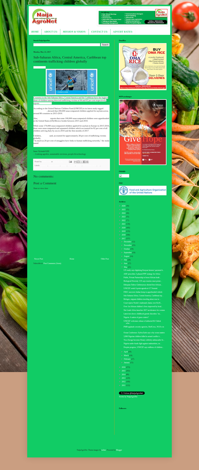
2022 (124, 220)
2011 (124, 385)
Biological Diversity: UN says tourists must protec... (143, 281)
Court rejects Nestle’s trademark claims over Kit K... (143, 303)
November (128, 245)
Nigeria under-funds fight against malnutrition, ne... (142, 343)
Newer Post (38, 259)
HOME (35, 31)
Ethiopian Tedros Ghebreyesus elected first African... (143, 285)
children (64, 165)
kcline (104, 450)
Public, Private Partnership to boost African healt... (142, 277)
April (126, 352)
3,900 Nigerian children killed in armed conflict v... (142, 336)
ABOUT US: (51, 31)
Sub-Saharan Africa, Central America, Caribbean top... (143, 296)
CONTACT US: (99, 31)
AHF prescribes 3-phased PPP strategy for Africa (142, 274)
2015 (124, 371)
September (128, 252)
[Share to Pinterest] (87, 161)
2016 (124, 367)
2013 (124, 378)
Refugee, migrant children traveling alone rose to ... (142, 299)
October (127, 249)
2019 (124, 231)
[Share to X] (81, 161)
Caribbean (44, 165)
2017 (124, 238)
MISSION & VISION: (74, 31)
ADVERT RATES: (123, 31)
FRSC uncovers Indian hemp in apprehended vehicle (143, 292)
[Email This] (75, 161)
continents (71, 165)
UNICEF (45, 136)
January (127, 362)
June (126, 263)
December (128, 242)
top (99, 165)
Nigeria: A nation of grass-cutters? (136, 317)
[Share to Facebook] (84, 161)
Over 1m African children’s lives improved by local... (143, 306)
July (125, 260)
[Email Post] (70, 161)
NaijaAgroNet (39, 67)
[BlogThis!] (78, 161)
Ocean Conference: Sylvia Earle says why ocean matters (144, 333)
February (127, 359)
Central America (54, 165)
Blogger (119, 450)
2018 (124, 235)
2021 (124, 224)
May (126, 267)
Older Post (105, 259)
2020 (124, 228)
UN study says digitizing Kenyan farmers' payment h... (144, 270)
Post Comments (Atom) (52, 263)
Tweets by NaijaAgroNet (128, 397)
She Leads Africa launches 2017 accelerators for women (144, 310)
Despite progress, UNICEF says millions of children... (144, 347)
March (126, 355)
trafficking (38, 168)
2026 (124, 206)
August (127, 256)
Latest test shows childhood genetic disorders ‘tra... (142, 314)
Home (72, 259)
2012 (124, 382)
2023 (124, 217)
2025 (124, 209)
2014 (124, 374)
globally (79, 165)
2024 (124, 213)
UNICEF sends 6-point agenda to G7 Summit (140, 288)
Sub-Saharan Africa (90, 165)
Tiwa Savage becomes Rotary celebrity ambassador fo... (144, 340)
